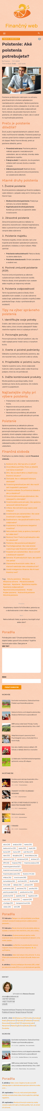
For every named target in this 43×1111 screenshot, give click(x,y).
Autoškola (36, 1018)
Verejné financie (21, 1012)
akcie (6, 845)
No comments (30, 1045)
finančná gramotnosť (11, 867)
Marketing (14, 1026)
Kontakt (30, 1012)
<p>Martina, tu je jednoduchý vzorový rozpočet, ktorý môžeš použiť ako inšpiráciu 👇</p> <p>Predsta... (20, 947)
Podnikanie (28, 1021)
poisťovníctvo (26, 892)
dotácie (35, 859)
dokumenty (8, 859)
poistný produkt (10, 892)
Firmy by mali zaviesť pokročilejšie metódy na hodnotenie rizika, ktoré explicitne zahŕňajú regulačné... (20, 1095)
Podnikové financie (8, 1012)
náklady (17, 885)
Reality (4, 1021)
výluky (7, 907)
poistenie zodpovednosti (14, 587)
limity (6, 885)
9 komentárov (23, 785)
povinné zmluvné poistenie (14, 590)
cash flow (28, 852)
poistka (33, 888)
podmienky (8, 888)
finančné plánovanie (11, 874)
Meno (4, 677)
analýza (17, 845)
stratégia (8, 903)
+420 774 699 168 (8, 1001)
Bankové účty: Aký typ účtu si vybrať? (21, 464)
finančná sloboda (27, 582)
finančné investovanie (12, 870)
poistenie (16, 584)
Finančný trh (20, 1010)
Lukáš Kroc (22, 1045)
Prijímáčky (20, 1021)
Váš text (5, 646)
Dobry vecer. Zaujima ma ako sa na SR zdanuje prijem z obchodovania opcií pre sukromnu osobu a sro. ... (21, 1085)
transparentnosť (23, 903)
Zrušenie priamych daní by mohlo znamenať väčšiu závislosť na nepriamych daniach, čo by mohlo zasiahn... (21, 938)
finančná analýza (31, 863)
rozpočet (27, 899)
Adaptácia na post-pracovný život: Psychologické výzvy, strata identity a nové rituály (25, 738)
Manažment (12, 1021)
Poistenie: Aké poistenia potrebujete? (21, 543)
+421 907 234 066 (8, 999)
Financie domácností (11, 39)
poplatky (20, 896)
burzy (16, 852)
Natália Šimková (24, 1057)
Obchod (32, 1026)
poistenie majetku (30, 584)
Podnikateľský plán (27, 1023)
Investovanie (29, 1010)
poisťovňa (8, 896)
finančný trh (28, 874)
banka (28, 845)
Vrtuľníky (29, 1018)
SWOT (18, 1023)
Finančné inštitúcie (8, 1010)
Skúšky (27, 1026)
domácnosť (22, 859)
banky (22, 848)
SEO (14, 1018)
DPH (6, 863)
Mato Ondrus (22, 1069)
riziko (6, 899)
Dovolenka (5, 1028)
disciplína (17, 856)
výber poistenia (10, 593)
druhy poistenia (14, 579)
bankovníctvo (9, 848)
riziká (30, 590)
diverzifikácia (31, 856)
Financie (7, 61)
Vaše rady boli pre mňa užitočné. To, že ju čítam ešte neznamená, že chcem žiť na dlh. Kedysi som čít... (21, 957)
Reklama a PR (20, 1018)
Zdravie (12, 1023)
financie (26, 579)
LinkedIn (5, 1004)
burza (6, 852)
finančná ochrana (11, 582)
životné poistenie (11, 595)
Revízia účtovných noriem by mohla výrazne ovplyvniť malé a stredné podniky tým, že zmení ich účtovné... (21, 1105)
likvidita (34, 881)
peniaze (7, 584)
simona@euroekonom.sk (10, 996)
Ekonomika (5, 1023)
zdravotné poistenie (27, 593)
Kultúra (21, 1026)
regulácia (32, 896)
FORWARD (15, 826)
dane (6, 856)
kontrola (22, 881)
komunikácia (9, 881)
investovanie (20, 877)
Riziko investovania (18, 814)
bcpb (32, 848)
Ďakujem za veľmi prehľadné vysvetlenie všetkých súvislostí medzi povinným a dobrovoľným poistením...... (20, 920)
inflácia (7, 877)
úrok (17, 907)
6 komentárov (22, 796)
